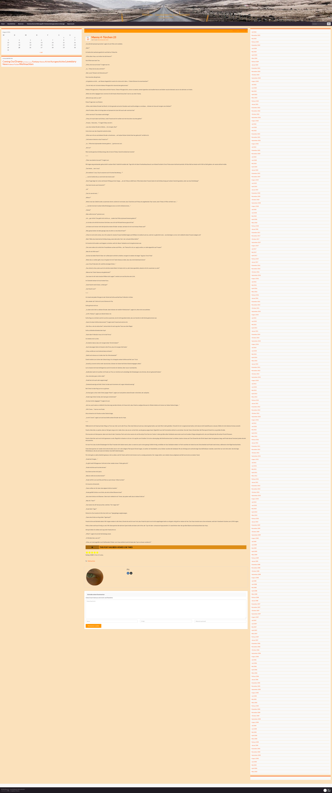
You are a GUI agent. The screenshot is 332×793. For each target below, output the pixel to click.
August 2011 (255, 459)
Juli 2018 (254, 209)
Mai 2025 (254, 38)
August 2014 (255, 344)
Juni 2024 (254, 48)
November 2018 (256, 196)
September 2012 (256, 416)
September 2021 (256, 140)
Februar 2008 (255, 597)
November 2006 (256, 646)
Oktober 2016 (255, 272)
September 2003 (256, 755)
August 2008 (255, 577)
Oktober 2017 (255, 239)
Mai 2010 (254, 508)
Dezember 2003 (256, 748)
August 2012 (255, 420)
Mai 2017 (254, 252)
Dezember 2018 (256, 193)
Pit (94, 39)
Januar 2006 (255, 679)
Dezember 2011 (256, 446)
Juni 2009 (254, 545)
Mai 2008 (254, 587)
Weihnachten (91, 561)
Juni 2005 (254, 696)
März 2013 (254, 397)
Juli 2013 (254, 383)
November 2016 (256, 268)
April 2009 (254, 551)
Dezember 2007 (256, 604)
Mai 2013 (254, 390)
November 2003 (256, 752)
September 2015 (256, 311)
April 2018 (254, 219)
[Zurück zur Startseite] (166, 11)
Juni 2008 (254, 584)
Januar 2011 (255, 482)
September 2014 (256, 341)
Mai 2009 (254, 548)
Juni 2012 (254, 426)
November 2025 (256, 35)
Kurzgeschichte (58, 61)
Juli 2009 (254, 541)
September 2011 (256, 456)
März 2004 (254, 738)
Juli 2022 (254, 124)
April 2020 (254, 166)
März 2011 (254, 475)
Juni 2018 (254, 212)
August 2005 (255, 692)
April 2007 (254, 630)
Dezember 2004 (256, 709)
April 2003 (254, 768)
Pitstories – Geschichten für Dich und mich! (166, 14)
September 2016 (256, 275)
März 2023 (254, 97)
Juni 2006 (254, 663)
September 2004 (256, 719)
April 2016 (254, 288)
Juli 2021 (254, 147)
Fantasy (35, 61)
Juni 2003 (254, 761)
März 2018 (254, 222)
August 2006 (255, 656)
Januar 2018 (255, 229)
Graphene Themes (15, 791)
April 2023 (254, 94)
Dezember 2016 (256, 265)
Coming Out (9, 61)
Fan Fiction (25, 62)
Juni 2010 (254, 505)
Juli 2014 (254, 347)
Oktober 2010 (255, 492)
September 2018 (256, 203)
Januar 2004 (255, 745)
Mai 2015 (254, 324)
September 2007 (256, 614)
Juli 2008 (254, 581)
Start (3, 24)
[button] (327, 790)
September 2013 (256, 377)
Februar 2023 (255, 101)
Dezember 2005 (256, 683)
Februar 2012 (255, 439)
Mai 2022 (254, 130)
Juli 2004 (254, 725)
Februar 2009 (255, 558)
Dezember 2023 (256, 68)
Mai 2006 (254, 666)
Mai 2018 (254, 216)
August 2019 (255, 180)
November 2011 (256, 449)
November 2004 (256, 712)
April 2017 (254, 255)
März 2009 (254, 554)
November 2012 (256, 410)
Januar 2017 (255, 262)
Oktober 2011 (255, 452)
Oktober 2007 (255, 610)
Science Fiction (13, 64)
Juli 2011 (254, 462)
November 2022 (256, 111)
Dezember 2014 (256, 334)
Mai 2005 (254, 699)
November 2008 (256, 568)
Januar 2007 (255, 640)
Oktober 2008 (255, 571)
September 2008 (256, 574)
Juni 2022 (254, 127)
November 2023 (256, 71)
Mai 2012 (254, 429)
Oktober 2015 (255, 308)
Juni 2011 (254, 466)
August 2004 (255, 722)
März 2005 (254, 702)
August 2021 (255, 143)
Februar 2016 (255, 295)
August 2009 (255, 538)
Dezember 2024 (256, 45)
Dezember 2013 (256, 367)
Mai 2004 (254, 732)
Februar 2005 (255, 706)
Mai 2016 (254, 285)
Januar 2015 (255, 331)
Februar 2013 (255, 400)
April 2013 (254, 393)
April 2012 (254, 433)
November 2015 (256, 305)
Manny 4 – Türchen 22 (93, 30)
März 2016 (254, 291)
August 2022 (255, 120)
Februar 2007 (255, 637)
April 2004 (254, 735)
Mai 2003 (254, 765)
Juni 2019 (254, 183)
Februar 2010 (255, 518)
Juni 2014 (254, 351)
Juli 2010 (254, 502)
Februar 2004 (255, 742)
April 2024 (254, 55)
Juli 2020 (254, 157)
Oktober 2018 (255, 199)
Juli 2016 (254, 282)
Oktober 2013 (255, 374)
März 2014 (254, 360)
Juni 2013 (254, 387)
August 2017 (255, 245)
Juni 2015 (254, 321)
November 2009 (256, 528)
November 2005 (256, 686)
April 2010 (254, 512)
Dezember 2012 (256, 406)
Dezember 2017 (256, 232)
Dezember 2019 (256, 173)
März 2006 (254, 673)
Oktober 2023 (255, 74)
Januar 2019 (255, 189)
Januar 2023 (255, 104)
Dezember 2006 (256, 643)
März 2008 (254, 594)
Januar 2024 (255, 65)
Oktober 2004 (255, 715)
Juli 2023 (254, 84)
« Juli (41, 52)
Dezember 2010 (256, 485)
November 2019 (256, 176)
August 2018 (255, 206)
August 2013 (255, 380)
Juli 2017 (254, 249)
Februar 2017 (255, 259)
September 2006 (256, 653)
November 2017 (256, 236)
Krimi (47, 61)
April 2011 (254, 472)
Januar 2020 (255, 170)
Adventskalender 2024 (103, 39)
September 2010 (256, 495)
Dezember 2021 (256, 134)
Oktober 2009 (255, 531)
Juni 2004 (254, 729)
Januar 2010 (255, 521)
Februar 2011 (255, 479)
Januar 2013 (255, 403)
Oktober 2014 (255, 337)
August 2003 (255, 758)
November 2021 (256, 137)
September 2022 (256, 117)
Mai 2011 (254, 469)
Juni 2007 (254, 623)
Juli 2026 (254, 32)
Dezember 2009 (256, 525)
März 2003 (254, 771)
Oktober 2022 (255, 114)
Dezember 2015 (256, 301)
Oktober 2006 (255, 650)
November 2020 (256, 153)
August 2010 (255, 498)
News (5, 64)
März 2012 (254, 436)
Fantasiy (30, 62)
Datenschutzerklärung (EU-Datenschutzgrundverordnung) (45, 24)
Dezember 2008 (256, 564)
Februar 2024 (255, 61)
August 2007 (255, 617)
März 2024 (254, 58)
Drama (18, 61)
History (42, 62)
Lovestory (70, 61)
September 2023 (256, 78)
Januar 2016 (255, 298)
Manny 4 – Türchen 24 (239, 30)
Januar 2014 (255, 364)
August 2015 (255, 314)
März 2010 (254, 515)
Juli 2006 (254, 660)
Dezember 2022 (256, 107)
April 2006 (254, 669)
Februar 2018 (255, 226)
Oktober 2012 (255, 413)
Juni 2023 (254, 88)
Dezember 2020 (256, 150)
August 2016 (255, 278)
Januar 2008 (255, 600)
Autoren (21, 24)
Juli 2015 (254, 318)
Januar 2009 (255, 561)
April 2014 (254, 357)
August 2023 (255, 81)
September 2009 (256, 535)
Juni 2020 (254, 160)
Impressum (70, 24)
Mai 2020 (254, 163)
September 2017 (256, 242)
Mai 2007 (254, 627)
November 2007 (256, 607)
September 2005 (256, 689)
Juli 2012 (254, 423)
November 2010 (256, 489)
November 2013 (256, 370)
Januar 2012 (255, 443)
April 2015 (254, 328)
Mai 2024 (254, 51)
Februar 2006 (255, 676)
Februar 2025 (255, 42)
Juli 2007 (254, 620)
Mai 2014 (254, 354)
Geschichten (11, 24)
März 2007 (254, 633)
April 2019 (254, 186)
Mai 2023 (254, 91)
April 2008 (254, 591)
